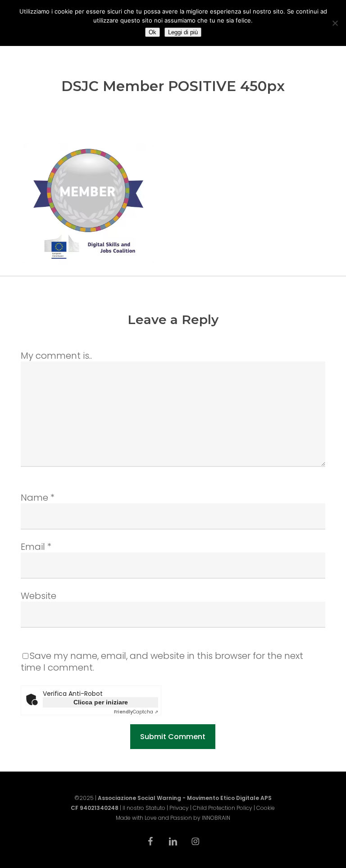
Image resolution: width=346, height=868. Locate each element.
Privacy (179, 808)
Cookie (265, 808)
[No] (334, 22)
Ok (152, 32)
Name (38, 497)
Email (36, 546)
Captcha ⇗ (136, 711)
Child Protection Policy (222, 808)
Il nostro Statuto (144, 808)
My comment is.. (56, 355)
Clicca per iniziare (100, 702)
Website (38, 595)
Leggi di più (183, 32)
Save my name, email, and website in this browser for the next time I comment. (162, 661)
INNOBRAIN (216, 818)
